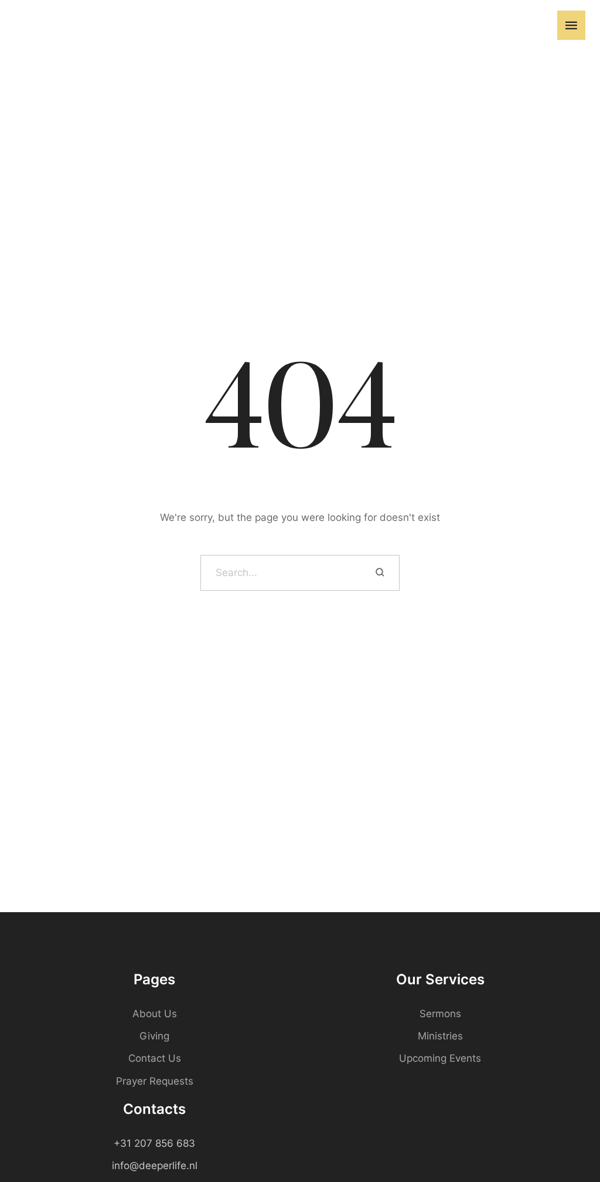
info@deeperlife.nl (154, 1165)
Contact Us (154, 1058)
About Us (154, 1014)
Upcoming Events (440, 1058)
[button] (539, 25)
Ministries (440, 1036)
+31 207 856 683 (154, 1143)
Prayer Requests (154, 1081)
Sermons (440, 1014)
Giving (154, 1036)
